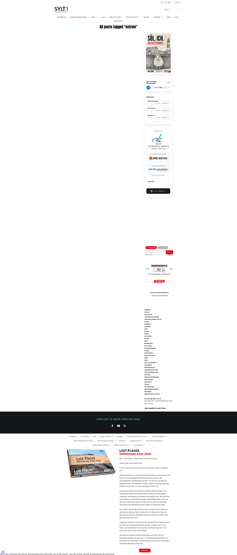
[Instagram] (124, 426)
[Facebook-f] (112, 426)
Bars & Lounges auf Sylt (105, 441)
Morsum (146, 338)
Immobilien (147, 324)
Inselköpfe (147, 326)
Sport (103, 17)
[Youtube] (118, 426)
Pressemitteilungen (150, 348)
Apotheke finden (163, 247)
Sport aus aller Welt (150, 362)
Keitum (146, 334)
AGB (94, 436)
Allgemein (147, 309)
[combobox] (173, 10)
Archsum (147, 312)
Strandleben (148, 365)
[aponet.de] (169, 255)
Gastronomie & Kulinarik (151, 317)
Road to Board (148, 353)
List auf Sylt (147, 336)
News (93, 17)
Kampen (146, 331)
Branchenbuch (118, 21)
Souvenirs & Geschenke (154, 441)
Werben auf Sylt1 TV (106, 436)
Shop (176, 17)
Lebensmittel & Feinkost (101, 445)
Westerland (147, 391)
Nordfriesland (148, 343)
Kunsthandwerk (135, 441)
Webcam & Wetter (115, 17)
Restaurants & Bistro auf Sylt (136, 436)
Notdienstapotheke (151, 247)
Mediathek (157, 17)
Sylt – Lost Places (137, 475)
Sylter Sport (147, 382)
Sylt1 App (146, 17)
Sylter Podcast (148, 379)
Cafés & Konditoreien (159, 436)
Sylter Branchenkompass (151, 377)
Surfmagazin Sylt (149, 367)
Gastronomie (148, 314)
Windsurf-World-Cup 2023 (152, 394)
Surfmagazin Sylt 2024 (151, 370)
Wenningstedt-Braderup (151, 389)
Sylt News (147, 375)
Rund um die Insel (131, 17)
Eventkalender (61, 17)
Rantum (146, 350)
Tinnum (146, 384)
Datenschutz (85, 436)
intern (146, 329)
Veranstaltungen (149, 387)
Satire (168, 17)
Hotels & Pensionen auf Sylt (82, 441)
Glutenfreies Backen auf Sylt (152, 319)
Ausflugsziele (137, 445)
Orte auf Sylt (148, 346)
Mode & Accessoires (121, 445)
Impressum (73, 436)
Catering (122, 441)
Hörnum (146, 322)
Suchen (169, 252)
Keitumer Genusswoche (79, 17)
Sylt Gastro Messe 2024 (151, 372)
